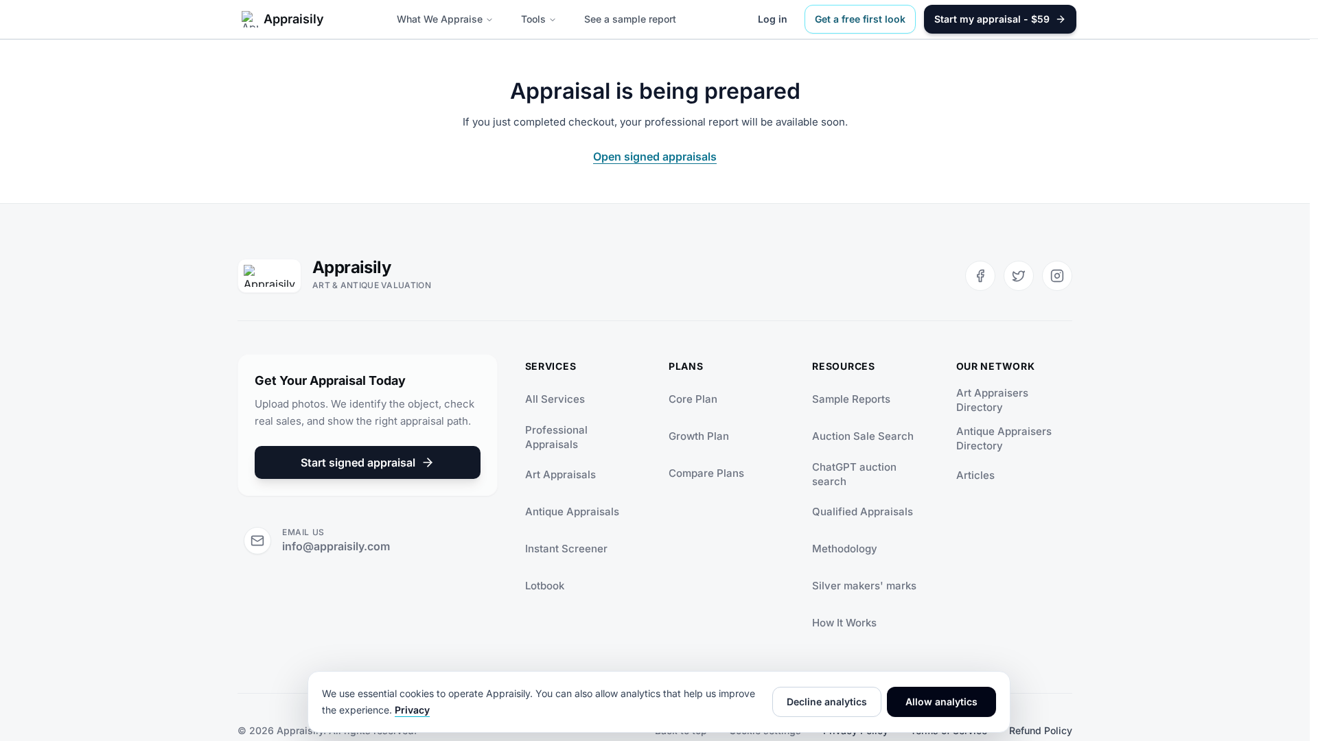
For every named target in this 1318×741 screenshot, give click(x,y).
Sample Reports (851, 398)
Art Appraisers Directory (992, 400)
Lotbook (544, 585)
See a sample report (630, 19)
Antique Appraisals (572, 511)
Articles (975, 475)
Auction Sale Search (863, 436)
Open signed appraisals (655, 156)
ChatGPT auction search (854, 474)
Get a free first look (860, 19)
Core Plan (693, 398)
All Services (555, 398)
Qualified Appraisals (862, 511)
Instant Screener (566, 548)
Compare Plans (706, 473)
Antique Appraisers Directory (1004, 438)
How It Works (844, 622)
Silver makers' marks (864, 585)
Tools (533, 19)
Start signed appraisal (358, 462)
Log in (772, 19)
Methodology (844, 548)
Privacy (412, 710)
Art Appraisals (560, 474)
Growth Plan (699, 436)
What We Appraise (440, 19)
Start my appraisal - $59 (992, 19)
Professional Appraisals (556, 437)
